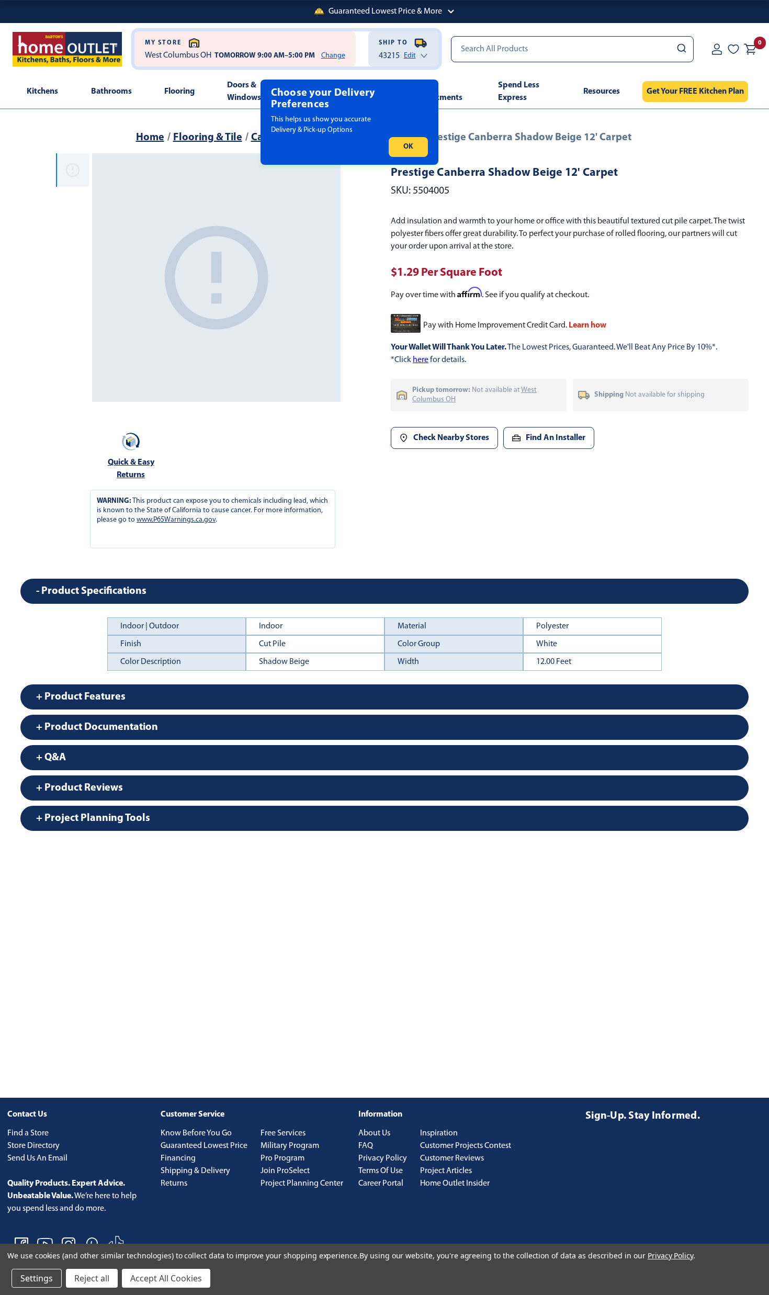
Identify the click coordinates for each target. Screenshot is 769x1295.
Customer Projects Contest (465, 1146)
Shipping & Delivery (195, 1171)
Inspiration (439, 1133)
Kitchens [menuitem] (42, 91)
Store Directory (33, 1146)
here (420, 360)
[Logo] (67, 49)
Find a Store (28, 1133)
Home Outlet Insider (455, 1183)
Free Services (283, 1133)
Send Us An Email (37, 1158)
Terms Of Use (380, 1171)
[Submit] (681, 49)
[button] (384, 11)
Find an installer (555, 438)
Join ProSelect (285, 1171)
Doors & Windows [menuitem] (244, 91)
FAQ (365, 1146)
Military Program (290, 1146)
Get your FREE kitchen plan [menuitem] (695, 91)
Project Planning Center (302, 1183)
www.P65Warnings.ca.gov (176, 520)
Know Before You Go (196, 1133)
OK (408, 147)
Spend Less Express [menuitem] (518, 91)
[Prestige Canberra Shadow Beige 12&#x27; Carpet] (216, 277)
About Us (374, 1133)
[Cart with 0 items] (750, 49)
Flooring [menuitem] (179, 91)
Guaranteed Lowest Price (204, 1146)
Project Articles (446, 1171)
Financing (178, 1158)
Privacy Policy (382, 1158)
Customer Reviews (452, 1158)
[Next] (326, 278)
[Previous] (106, 278)
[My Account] (716, 48)
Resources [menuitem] (601, 91)
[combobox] (572, 49)
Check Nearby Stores (451, 438)
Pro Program (282, 1158)
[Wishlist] (733, 48)
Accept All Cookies (166, 1278)
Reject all (91, 1278)
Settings (36, 1278)
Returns (174, 1183)
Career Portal (380, 1183)
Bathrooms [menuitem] (111, 91)
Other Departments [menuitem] (438, 91)
